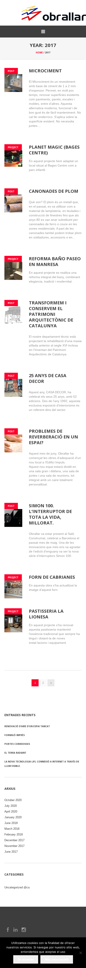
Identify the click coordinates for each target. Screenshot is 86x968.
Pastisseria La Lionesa (46, 614)
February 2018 (13, 834)
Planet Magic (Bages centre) (54, 150)
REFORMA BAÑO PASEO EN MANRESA (55, 261)
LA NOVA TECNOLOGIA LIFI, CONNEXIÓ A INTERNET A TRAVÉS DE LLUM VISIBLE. (41, 764)
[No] (80, 953)
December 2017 (14, 840)
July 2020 (10, 805)
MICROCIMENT (45, 71)
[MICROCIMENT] (13, 83)
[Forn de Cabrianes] (13, 589)
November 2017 (14, 846)
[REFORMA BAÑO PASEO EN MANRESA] (13, 271)
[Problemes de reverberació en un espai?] (13, 443)
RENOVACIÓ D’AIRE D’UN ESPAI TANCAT (27, 726)
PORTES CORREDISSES (17, 743)
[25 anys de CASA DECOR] (13, 388)
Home (39, 52)
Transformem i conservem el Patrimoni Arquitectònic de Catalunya (51, 314)
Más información (57, 959)
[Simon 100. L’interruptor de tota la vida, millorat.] (13, 518)
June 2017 (11, 851)
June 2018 (11, 823)
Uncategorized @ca (17, 887)
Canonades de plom (53, 191)
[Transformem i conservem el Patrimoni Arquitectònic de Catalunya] (13, 315)
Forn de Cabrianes (52, 577)
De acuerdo (26, 959)
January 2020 (13, 817)
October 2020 (13, 800)
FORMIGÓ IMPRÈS (14, 735)
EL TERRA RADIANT (15, 752)
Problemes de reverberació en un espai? (53, 437)
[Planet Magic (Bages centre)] (13, 159)
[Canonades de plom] (13, 203)
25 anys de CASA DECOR (47, 378)
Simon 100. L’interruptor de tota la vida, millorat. (50, 514)
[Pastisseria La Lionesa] (13, 623)
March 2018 (11, 828)
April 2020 (10, 811)
